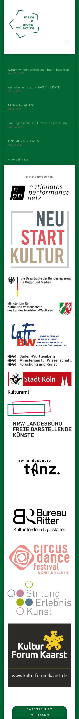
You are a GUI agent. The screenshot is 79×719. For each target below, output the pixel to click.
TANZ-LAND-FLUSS (21, 105)
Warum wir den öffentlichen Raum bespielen (38, 70)
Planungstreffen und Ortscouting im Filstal (37, 123)
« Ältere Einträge (18, 159)
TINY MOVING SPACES (23, 141)
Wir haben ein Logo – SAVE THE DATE (34, 87)
